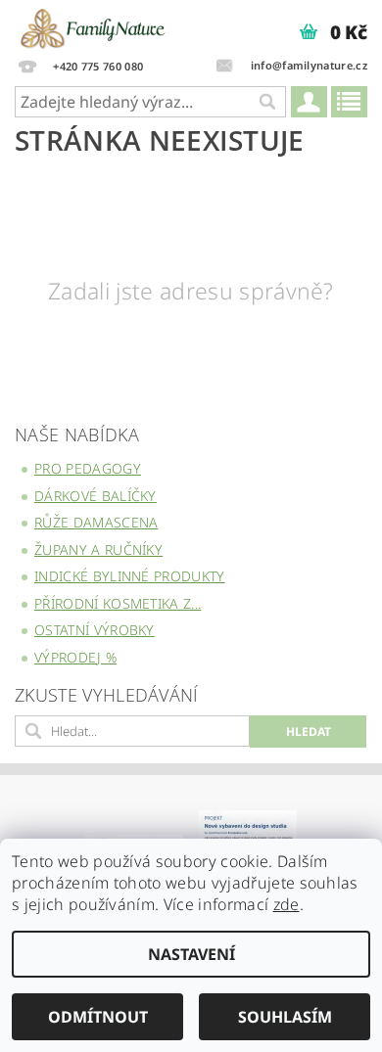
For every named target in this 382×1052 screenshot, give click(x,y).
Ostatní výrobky (94, 629)
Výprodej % (75, 657)
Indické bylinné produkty (129, 576)
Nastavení (191, 954)
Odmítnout (98, 1017)
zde (286, 904)
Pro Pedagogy (87, 468)
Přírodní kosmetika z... (117, 603)
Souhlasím (285, 1017)
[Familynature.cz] (94, 25)
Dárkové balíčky (95, 495)
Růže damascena (96, 522)
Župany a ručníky (98, 549)
